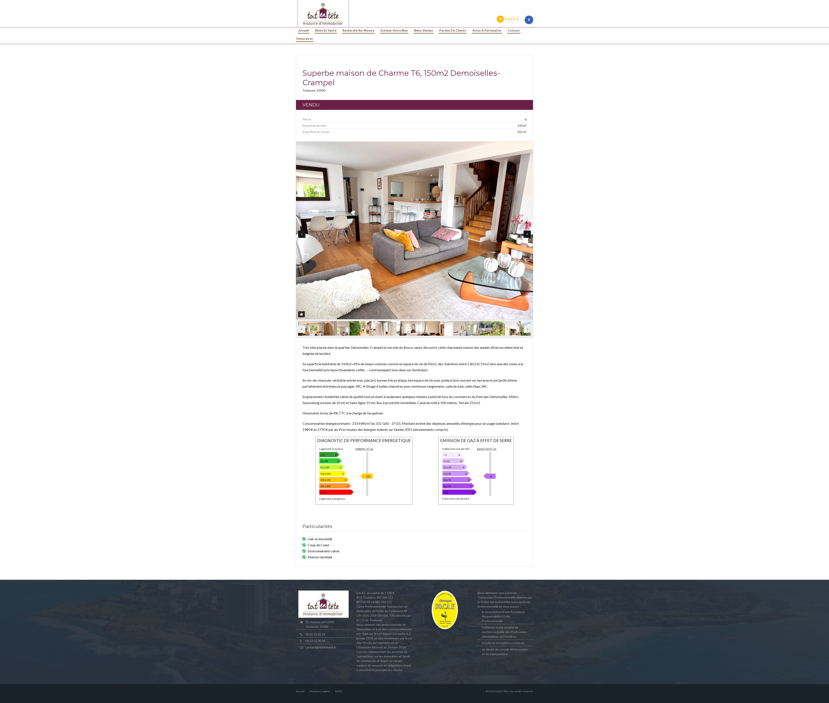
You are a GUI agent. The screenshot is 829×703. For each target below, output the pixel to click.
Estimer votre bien (394, 30)
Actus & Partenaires (487, 30)
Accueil (304, 30)
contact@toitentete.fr (320, 647)
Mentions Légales (320, 691)
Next (527, 234)
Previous (301, 234)
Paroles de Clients (452, 30)
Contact (514, 30)
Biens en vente (325, 30)
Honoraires (304, 38)
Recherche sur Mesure (358, 30)
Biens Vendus (423, 30)
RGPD (338, 691)
